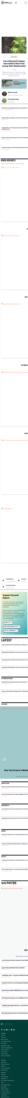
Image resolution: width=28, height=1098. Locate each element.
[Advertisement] (14, 20)
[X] (9, 1059)
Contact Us (3, 1067)
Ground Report (5, 818)
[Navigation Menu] (25, 3)
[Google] (14, 1059)
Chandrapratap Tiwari (7, 139)
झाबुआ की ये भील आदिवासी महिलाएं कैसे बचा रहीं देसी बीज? (13, 997)
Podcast (16, 111)
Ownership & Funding (6, 1071)
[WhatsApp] (2, 1059)
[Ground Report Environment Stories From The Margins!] (7, 2)
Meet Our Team (4, 1069)
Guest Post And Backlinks (6, 1077)
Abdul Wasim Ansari (7, 160)
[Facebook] (11, 1059)
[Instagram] (4, 1059)
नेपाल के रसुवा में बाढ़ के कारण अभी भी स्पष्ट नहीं (19, 113)
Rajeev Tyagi (5, 149)
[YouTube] (7, 1059)
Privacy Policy (4, 1081)
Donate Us (3, 1095)
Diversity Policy (4, 1083)
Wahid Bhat (4, 722)
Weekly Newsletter (5, 1093)
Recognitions (4, 1073)
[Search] (16, 2)
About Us (3, 1065)
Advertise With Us (5, 1079)
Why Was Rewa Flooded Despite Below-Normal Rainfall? (14, 138)
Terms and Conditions (6, 1085)
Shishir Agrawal (6, 169)
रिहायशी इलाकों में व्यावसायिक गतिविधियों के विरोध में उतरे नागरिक (15, 1020)
